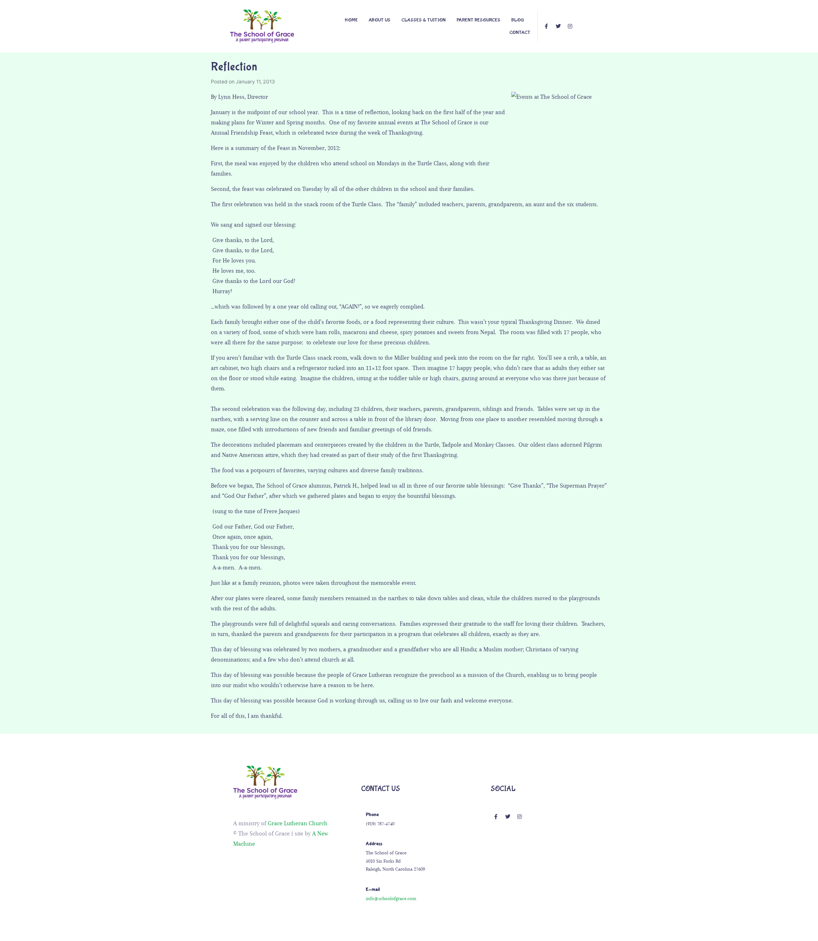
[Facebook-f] (546, 26)
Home (351, 20)
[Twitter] (558, 26)
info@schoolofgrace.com (391, 898)
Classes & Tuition (423, 20)
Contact (519, 32)
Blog (517, 20)
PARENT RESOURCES (478, 20)
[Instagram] (570, 26)
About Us (379, 20)
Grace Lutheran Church (298, 823)
